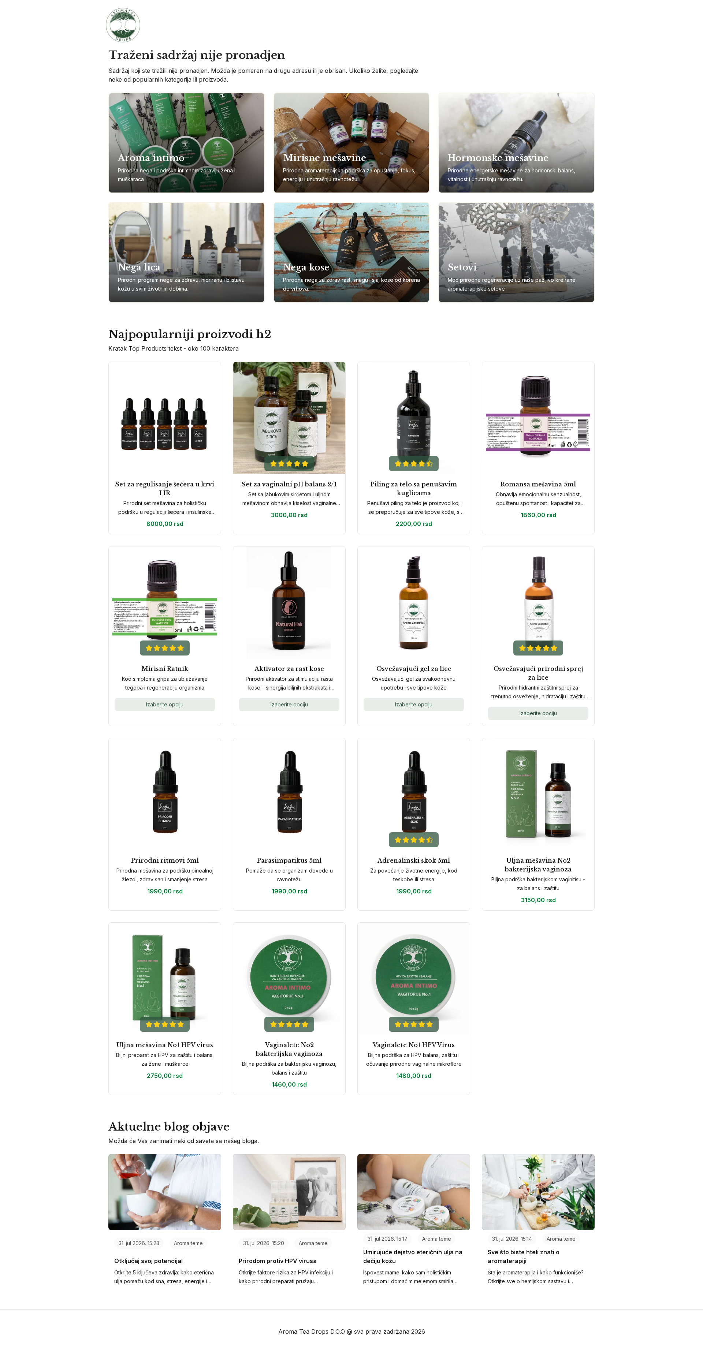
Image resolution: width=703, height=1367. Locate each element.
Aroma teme (188, 1243)
